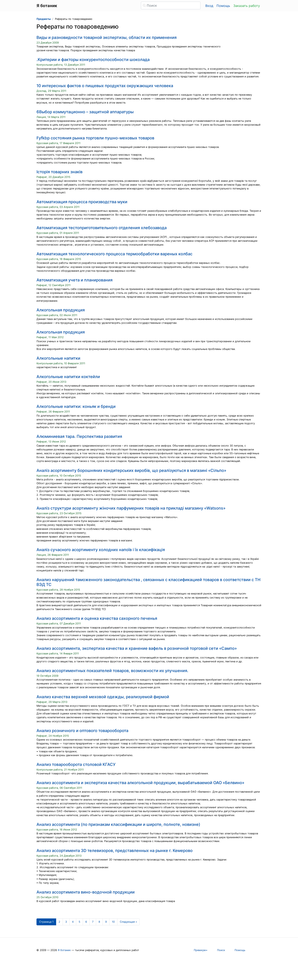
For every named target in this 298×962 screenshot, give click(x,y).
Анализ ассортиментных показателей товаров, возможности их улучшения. (112, 670)
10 (113, 921)
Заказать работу (246, 6)
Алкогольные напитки (58, 358)
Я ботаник (64, 950)
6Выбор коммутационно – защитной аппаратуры (85, 111)
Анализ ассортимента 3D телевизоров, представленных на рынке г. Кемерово (114, 850)
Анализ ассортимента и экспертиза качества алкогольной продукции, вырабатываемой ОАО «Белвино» (140, 782)
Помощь (223, 6)
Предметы (43, 18)
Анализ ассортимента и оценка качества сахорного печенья (96, 618)
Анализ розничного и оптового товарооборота (82, 730)
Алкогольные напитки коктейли (68, 376)
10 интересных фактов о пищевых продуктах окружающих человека (104, 85)
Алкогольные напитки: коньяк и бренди (76, 406)
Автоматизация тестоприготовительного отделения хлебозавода (101, 227)
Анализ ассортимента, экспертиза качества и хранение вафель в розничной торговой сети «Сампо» (136, 648)
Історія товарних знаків (59, 171)
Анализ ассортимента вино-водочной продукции (85, 892)
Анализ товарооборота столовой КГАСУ (76, 764)
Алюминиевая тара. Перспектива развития (79, 436)
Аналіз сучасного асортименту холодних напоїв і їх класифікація (100, 549)
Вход (209, 6)
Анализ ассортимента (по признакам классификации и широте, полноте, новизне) (118, 824)
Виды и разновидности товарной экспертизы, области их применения (106, 37)
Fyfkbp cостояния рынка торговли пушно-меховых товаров (95, 138)
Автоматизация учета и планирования (74, 280)
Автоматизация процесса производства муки (81, 201)
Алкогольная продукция (60, 310)
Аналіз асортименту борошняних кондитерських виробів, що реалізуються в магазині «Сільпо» (131, 470)
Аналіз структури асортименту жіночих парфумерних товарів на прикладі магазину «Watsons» (130, 508)
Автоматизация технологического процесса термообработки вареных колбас (114, 253)
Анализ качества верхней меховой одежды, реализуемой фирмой (102, 696)
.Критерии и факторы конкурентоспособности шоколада (93, 59)
